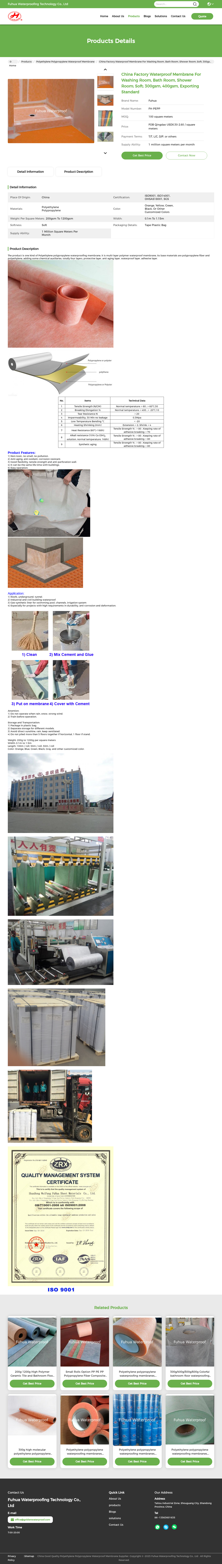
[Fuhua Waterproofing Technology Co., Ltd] (26, 16)
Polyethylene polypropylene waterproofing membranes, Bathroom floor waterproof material (137, 1452)
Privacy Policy (12, 1558)
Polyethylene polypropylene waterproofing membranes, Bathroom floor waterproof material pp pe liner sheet (189, 1452)
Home (104, 16)
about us (118, 16)
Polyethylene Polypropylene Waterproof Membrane (65, 61)
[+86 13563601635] (166, 1527)
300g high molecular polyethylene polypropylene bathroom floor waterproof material (32, 1452)
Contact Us (116, 1524)
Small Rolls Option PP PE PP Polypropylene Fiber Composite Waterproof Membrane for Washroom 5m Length (84, 1374)
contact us (178, 16)
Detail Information (30, 172)
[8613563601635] (157, 1527)
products (134, 16)
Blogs (112, 1511)
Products (26, 61)
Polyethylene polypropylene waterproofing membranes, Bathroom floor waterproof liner (84, 1452)
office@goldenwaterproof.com (32, 1519)
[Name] (195, 4)
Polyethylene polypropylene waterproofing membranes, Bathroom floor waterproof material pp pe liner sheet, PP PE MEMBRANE (137, 1374)
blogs (147, 16)
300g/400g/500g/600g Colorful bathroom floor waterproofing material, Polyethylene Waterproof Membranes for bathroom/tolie (190, 1374)
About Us (115, 1498)
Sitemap (29, 1556)
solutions (161, 16)
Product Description (78, 172)
